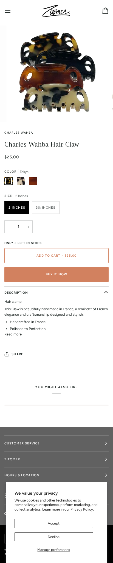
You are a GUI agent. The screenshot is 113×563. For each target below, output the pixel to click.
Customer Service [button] (22, 443)
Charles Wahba (18, 133)
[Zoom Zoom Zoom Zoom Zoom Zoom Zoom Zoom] (56, 74)
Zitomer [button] (12, 459)
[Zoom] (19, 111)
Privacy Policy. (82, 509)
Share (17, 354)
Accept (54, 523)
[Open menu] (12, 11)
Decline (54, 537)
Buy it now (56, 274)
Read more (13, 334)
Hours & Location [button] (21, 475)
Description (16, 293)
